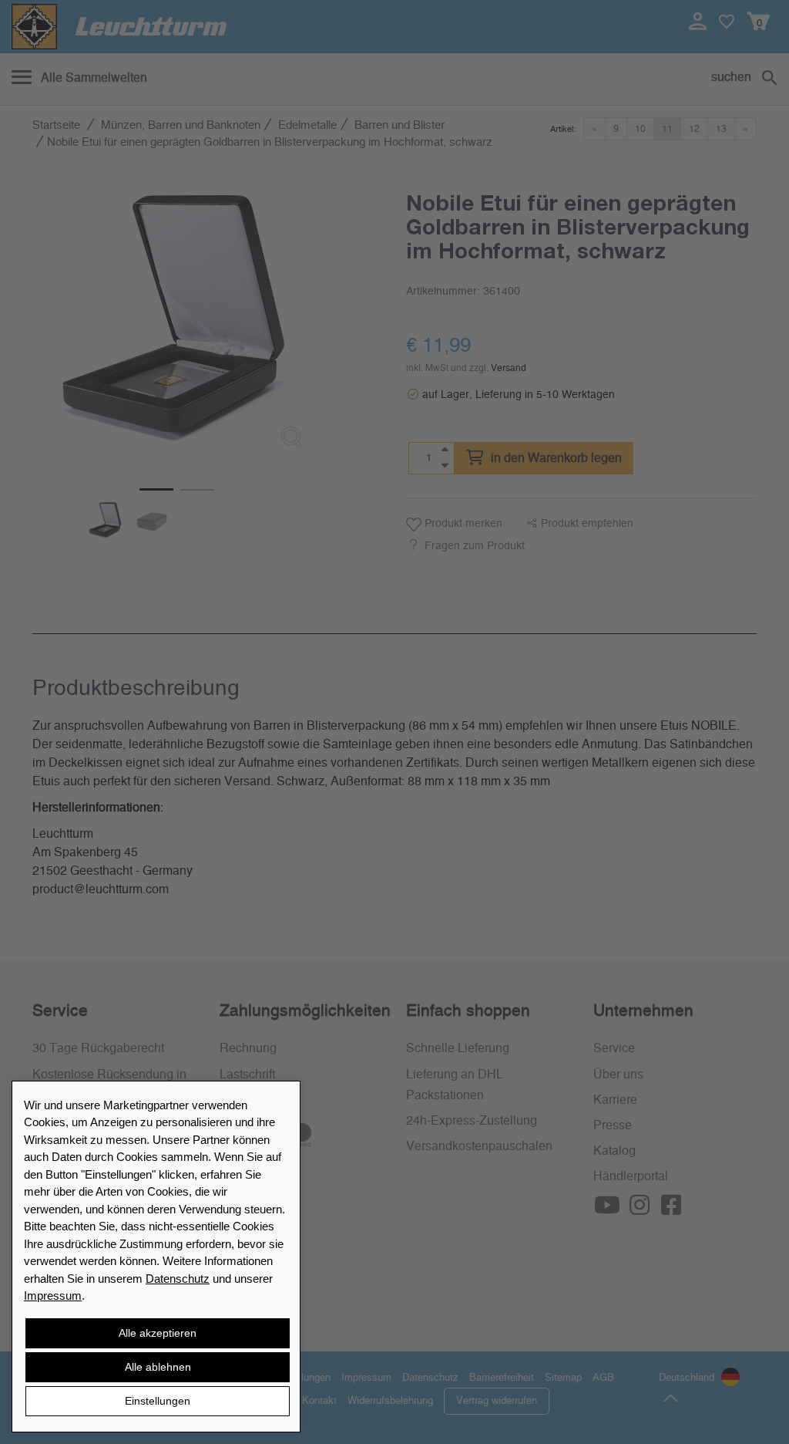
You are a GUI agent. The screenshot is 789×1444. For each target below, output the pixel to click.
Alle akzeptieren (157, 1333)
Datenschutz (178, 1278)
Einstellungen (157, 1401)
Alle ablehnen (158, 1367)
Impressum (53, 1295)
